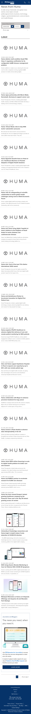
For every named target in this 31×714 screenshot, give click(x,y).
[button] (12, 26)
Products (15, 689)
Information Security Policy (10, 705)
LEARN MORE (15, 667)
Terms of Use (10, 703)
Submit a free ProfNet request (15, 661)
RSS (26, 705)
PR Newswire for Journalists (13, 652)
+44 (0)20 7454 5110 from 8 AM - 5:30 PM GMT (15, 698)
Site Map (21, 705)
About (15, 691)
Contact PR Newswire (15, 687)
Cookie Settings (15, 707)
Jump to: (8, 24)
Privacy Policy (19, 703)
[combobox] (17, 26)
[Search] (29, 2)
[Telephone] (25, 2)
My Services (15, 694)
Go (22, 26)
